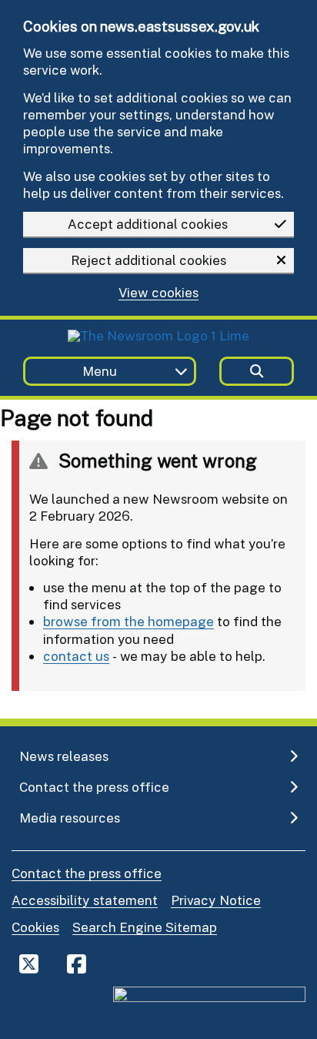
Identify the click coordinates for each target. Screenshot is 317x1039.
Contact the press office (87, 873)
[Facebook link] (76, 963)
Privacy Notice (216, 900)
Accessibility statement (85, 900)
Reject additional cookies (148, 260)
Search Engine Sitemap (144, 927)
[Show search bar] (256, 372)
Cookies (35, 927)
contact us (76, 656)
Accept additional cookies (148, 224)
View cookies (158, 293)
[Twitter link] (29, 963)
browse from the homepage (128, 621)
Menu (99, 371)
